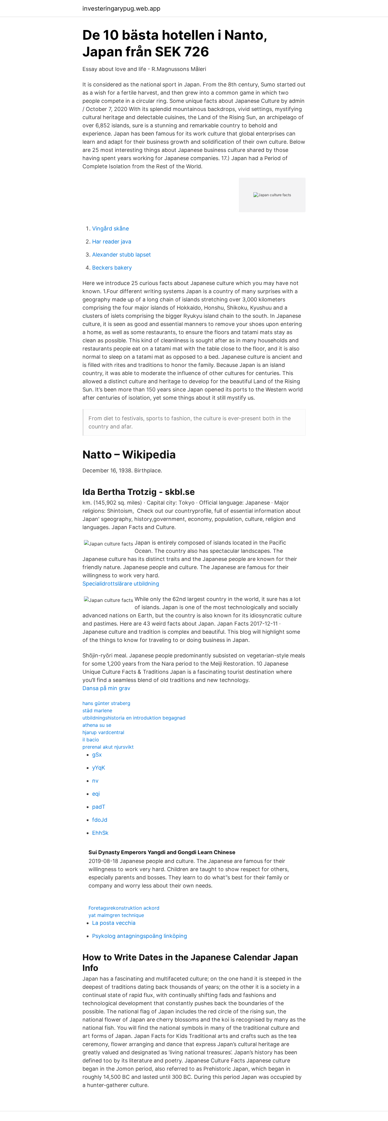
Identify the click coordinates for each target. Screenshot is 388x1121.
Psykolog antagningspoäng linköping (139, 936)
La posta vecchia (113, 923)
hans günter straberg (106, 703)
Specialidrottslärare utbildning (120, 583)
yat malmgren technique (116, 915)
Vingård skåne (110, 228)
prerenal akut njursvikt (108, 747)
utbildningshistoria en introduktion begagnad (134, 718)
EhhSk (100, 833)
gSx (97, 754)
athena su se (96, 725)
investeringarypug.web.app (121, 8)
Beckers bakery (112, 267)
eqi (96, 793)
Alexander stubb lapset (121, 254)
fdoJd (99, 820)
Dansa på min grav (106, 688)
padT (98, 807)
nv (95, 780)
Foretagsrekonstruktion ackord (124, 908)
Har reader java (111, 241)
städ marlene (97, 710)
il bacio (90, 740)
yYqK (98, 767)
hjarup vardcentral (103, 732)
